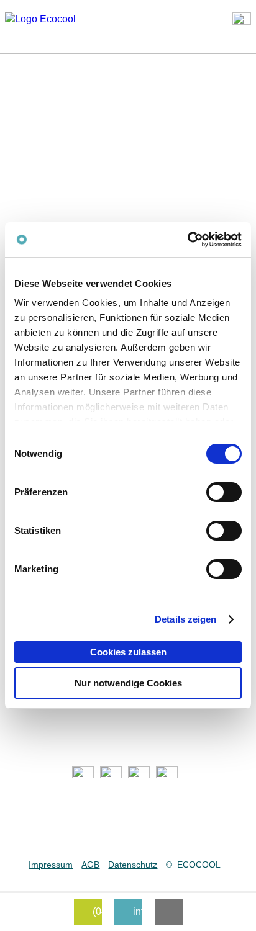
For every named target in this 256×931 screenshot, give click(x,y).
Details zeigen (185, 619)
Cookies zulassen (128, 652)
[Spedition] (142, 775)
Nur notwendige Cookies (128, 683)
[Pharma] (86, 775)
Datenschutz (132, 865)
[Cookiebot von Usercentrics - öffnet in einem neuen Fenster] (187, 240)
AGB (90, 865)
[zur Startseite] (51, 19)
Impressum (51, 865)
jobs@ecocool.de (128, 837)
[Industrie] (170, 775)
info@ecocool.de (128, 819)
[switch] (224, 492)
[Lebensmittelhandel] (114, 775)
